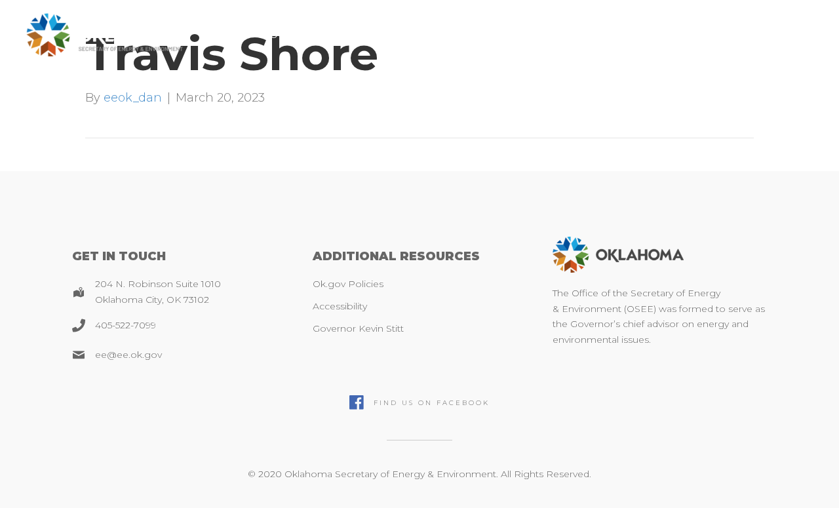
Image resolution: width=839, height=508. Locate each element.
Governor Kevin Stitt (358, 328)
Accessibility (340, 306)
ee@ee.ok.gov (128, 355)
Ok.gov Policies (348, 284)
